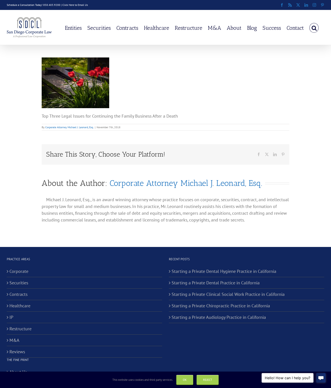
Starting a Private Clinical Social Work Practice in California (228, 294)
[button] (314, 27)
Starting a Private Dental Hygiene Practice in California (224, 271)
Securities (18, 283)
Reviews (17, 352)
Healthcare (19, 306)
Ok (185, 380)
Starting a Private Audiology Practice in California (219, 317)
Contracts (18, 294)
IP (11, 317)
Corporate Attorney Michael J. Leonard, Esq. (69, 127)
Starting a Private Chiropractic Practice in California (221, 306)
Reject (207, 380)
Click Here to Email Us (75, 5)
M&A (14, 340)
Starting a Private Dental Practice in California (216, 283)
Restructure (20, 329)
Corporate (18, 271)
